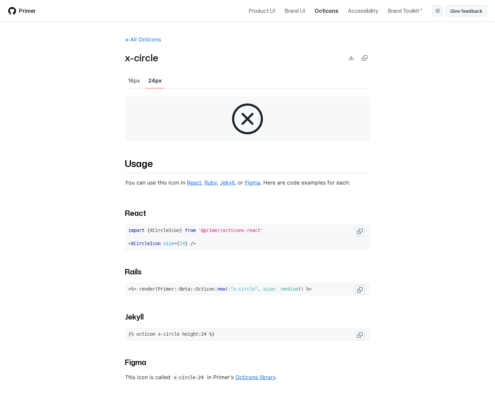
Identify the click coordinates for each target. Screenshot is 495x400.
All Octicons (145, 39)
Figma (252, 182)
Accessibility (363, 10)
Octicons (326, 10)
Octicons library (255, 377)
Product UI (262, 10)
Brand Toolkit (403, 10)
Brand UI (295, 10)
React (194, 182)
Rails (133, 271)
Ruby (210, 182)
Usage (139, 163)
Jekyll (227, 182)
